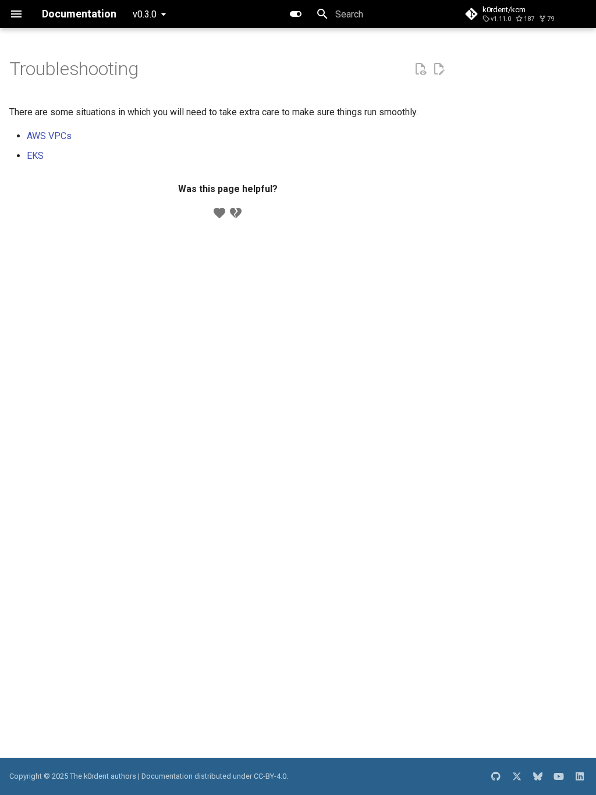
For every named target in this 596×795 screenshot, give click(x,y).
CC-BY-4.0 (270, 776)
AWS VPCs (49, 135)
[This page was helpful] (219, 213)
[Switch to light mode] (295, 14)
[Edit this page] (439, 69)
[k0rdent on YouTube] (558, 776)
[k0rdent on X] (517, 776)
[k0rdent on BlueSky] (537, 776)
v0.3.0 (145, 14)
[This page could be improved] (236, 213)
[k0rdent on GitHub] (496, 776)
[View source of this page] (420, 69)
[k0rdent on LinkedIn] (579, 776)
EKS (35, 155)
